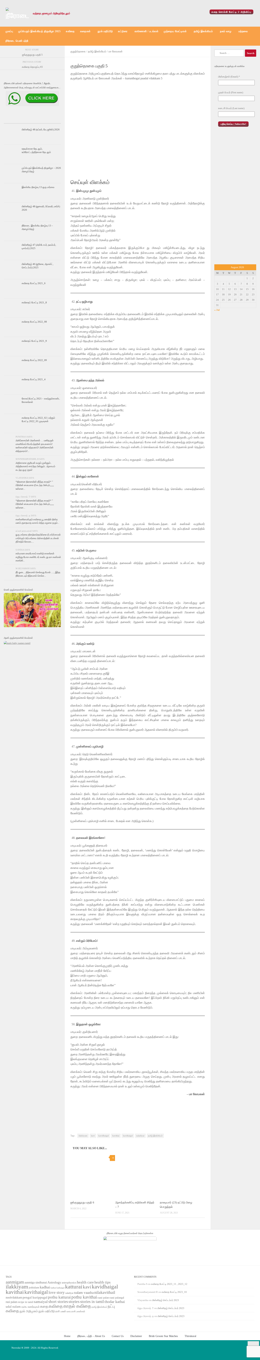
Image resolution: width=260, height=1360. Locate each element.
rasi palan (11, 1302)
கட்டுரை (122, 31)
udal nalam (13, 1306)
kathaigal (61, 1288)
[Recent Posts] (13, 120)
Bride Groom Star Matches (163, 1336)
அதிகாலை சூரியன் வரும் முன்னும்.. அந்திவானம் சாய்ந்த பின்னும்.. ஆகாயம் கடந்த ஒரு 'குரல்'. (35, 466)
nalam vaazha (84, 1293)
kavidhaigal (103, 1136)
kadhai (45, 1287)
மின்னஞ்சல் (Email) (229, 76)
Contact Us (118, 1336)
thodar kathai (114, 1302)
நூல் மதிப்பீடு (105, 31)
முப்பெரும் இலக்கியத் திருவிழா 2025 (39, 31)
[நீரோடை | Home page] (17, 13)
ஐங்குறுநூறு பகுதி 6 (82, 1202)
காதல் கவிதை (77, 1306)
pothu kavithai (84, 1297)
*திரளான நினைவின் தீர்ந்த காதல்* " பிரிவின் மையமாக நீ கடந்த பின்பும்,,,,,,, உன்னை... (35, 485)
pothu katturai (59, 1297)
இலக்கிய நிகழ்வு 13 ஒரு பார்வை (38, 187)
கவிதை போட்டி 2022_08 (34, 321)
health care (85, 1282)
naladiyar (140, 1136)
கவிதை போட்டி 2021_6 (33, 283)
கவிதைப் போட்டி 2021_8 (34, 302)
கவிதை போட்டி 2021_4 (33, 379)
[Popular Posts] (32, 120)
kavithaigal (128, 1136)
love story (57, 1292)
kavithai (115, 1136)
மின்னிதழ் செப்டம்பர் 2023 (165, 1300)
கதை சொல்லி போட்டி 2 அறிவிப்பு (231, 11)
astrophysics (69, 1282)
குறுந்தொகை (78, 51)
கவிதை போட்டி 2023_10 (174, 1292)
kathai (53, 1288)
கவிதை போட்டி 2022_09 (34, 360)
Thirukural (190, 1336)
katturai (73, 1287)
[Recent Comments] (51, 120)
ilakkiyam (83, 1136)
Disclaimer (136, 1336)
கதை (44, 1306)
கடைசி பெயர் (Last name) (231, 108)
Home (67, 1336)
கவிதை (70, 31)
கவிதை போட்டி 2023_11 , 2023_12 (169, 1284)
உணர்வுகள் (34, 1306)
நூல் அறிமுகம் (29, 1311)
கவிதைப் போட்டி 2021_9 (34, 340)
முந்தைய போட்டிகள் (175, 31)
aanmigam (15, 1282)
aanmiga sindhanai (36, 1282)
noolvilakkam (14, 1297)
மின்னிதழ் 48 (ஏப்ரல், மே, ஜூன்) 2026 (41, 129)
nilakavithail (104, 1292)
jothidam (34, 1287)
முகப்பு (9, 31)
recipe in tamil (25, 1302)
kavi (93, 1136)
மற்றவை (243, 31)
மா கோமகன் (115, 51)
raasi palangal (116, 1297)
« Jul (217, 309)
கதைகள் (85, 31)
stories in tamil (92, 1301)
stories (74, 1301)
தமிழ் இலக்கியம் (203, 31)
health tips (102, 1282)
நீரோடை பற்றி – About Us (91, 1336)
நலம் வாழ (225, 31)
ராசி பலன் (60, 1311)
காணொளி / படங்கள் (147, 31)
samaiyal (41, 1301)
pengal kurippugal (35, 1297)
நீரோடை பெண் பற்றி (17, 40)
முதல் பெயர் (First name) (230, 92)
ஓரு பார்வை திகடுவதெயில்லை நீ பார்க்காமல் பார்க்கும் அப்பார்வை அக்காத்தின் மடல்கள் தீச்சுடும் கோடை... (38, 538)
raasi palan (103, 1297)
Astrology (54, 1282)
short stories (58, 1301)
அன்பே (24, 1307)
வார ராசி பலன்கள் (76, 1311)
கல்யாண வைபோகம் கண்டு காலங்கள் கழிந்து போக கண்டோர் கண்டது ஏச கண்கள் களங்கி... (38, 557)
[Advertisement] (235, 200)
